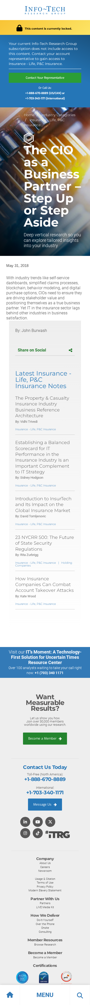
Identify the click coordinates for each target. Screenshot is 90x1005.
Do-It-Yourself (45, 920)
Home (29, 115)
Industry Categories (58, 115)
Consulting (45, 932)
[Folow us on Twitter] (50, 822)
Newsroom (45, 871)
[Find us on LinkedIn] (25, 822)
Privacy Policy (45, 886)
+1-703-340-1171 (45, 792)
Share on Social (32, 350)
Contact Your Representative (45, 78)
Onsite (45, 927)
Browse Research (45, 944)
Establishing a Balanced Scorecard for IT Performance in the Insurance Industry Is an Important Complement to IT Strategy (42, 457)
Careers (45, 867)
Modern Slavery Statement (45, 890)
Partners (45, 903)
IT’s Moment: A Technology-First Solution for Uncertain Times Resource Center (46, 657)
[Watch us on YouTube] (38, 822)
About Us (45, 863)
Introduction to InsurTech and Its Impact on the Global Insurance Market (43, 504)
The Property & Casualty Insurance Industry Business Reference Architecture (42, 406)
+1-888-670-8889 (45, 779)
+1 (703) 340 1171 (49, 673)
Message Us (42, 804)
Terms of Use (45, 882)
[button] (45, 995)
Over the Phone (45, 924)
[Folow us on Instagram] (25, 833)
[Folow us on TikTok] (38, 833)
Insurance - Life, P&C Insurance (35, 429)
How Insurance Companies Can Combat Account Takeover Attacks (44, 584)
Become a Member (43, 738)
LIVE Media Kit (45, 907)
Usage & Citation (45, 879)
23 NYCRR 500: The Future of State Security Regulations (44, 543)
